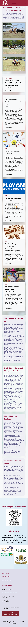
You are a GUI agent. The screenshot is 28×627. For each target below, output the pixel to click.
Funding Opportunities (12, 151)
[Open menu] (25, 3)
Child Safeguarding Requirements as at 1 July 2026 (13, 102)
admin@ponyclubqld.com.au (9, 593)
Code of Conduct (6, 576)
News (6, 97)
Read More (8, 90)
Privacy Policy (5, 573)
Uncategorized (8, 78)
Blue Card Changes (11, 244)
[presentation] (14, 139)
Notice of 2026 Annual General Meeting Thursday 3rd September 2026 (13, 83)
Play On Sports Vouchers (13, 198)
